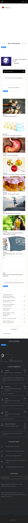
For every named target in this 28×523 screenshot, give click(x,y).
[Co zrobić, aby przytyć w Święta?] (6, 61)
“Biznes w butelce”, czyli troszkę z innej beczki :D (8, 321)
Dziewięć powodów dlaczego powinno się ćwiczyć (9, 300)
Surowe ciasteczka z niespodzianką (7, 309)
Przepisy (5, 173)
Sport (4, 212)
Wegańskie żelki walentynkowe (16, 361)
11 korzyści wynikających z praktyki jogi (11, 213)
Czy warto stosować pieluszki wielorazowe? (12, 135)
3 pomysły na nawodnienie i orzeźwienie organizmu (14, 174)
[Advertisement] (14, 26)
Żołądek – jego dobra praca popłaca (10, 155)
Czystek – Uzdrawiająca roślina (9, 318)
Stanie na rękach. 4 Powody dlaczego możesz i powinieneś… (9, 314)
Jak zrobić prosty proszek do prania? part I (15, 467)
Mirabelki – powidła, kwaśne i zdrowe (11, 194)
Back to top (13, 520)
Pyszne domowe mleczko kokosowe (13, 455)
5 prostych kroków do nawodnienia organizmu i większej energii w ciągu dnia (9, 296)
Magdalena (16, 63)
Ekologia (5, 134)
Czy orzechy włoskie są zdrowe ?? (10, 116)
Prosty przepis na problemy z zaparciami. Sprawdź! (9, 305)
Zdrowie (5, 115)
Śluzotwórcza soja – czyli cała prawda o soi (13, 373)
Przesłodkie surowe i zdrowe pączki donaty (12, 401)
